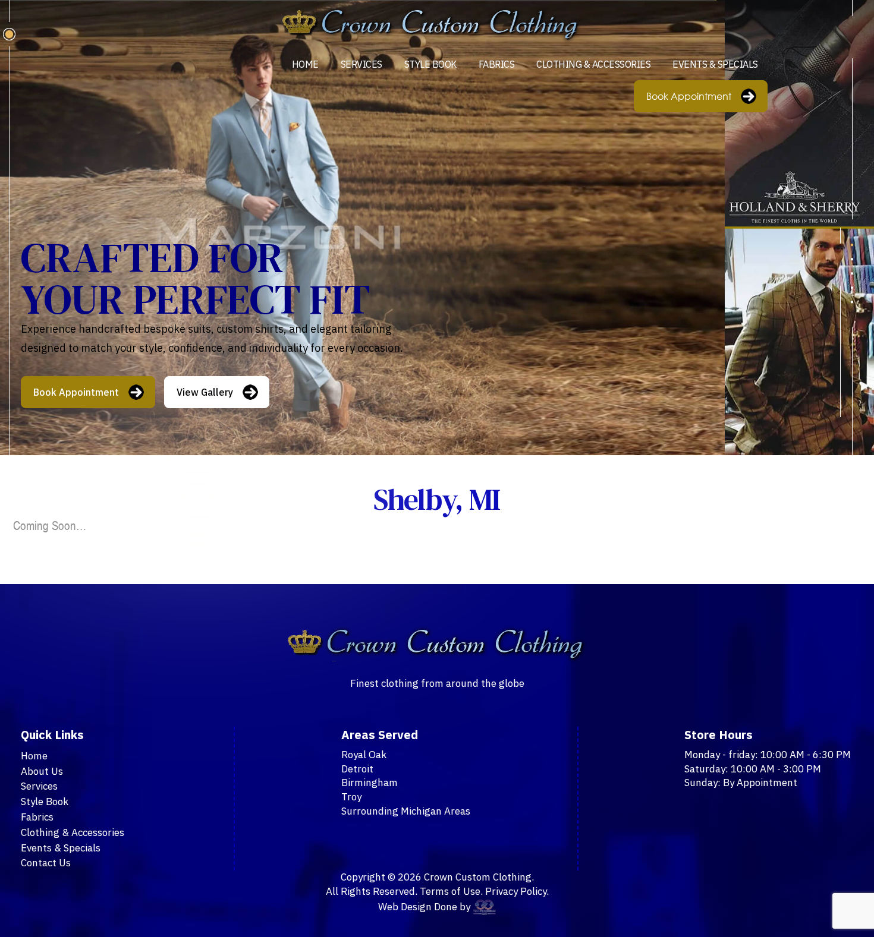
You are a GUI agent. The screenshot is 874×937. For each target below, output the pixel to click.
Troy (351, 796)
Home (305, 64)
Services (361, 64)
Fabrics (497, 64)
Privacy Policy (515, 891)
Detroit (357, 768)
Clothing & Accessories (593, 64)
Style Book (430, 64)
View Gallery (205, 392)
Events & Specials (715, 64)
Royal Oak (363, 754)
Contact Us (46, 862)
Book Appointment (688, 96)
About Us (42, 771)
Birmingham (369, 782)
